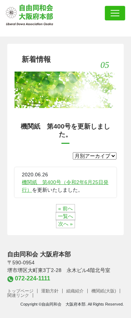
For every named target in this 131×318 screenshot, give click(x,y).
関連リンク (18, 295)
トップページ (20, 291)
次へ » (65, 224)
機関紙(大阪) (103, 291)
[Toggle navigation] (115, 13)
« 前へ (65, 208)
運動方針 (50, 291)
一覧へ (65, 216)
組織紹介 (75, 291)
